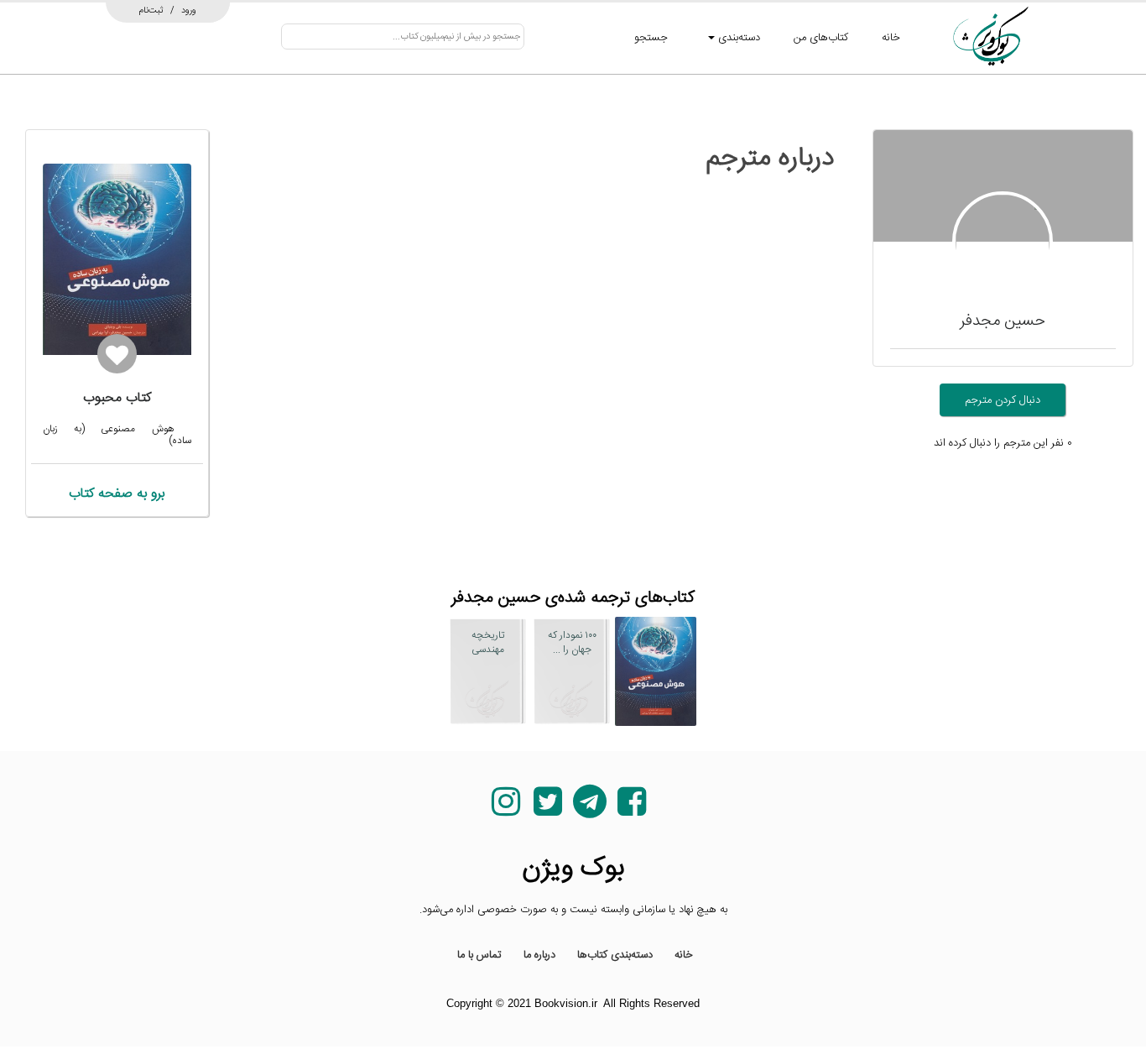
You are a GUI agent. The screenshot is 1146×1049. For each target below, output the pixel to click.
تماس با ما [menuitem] (479, 955)
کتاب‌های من (821, 38)
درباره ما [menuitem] (539, 955)
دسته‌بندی (737, 38)
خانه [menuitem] (684, 955)
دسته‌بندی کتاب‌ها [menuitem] (615, 955)
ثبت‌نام (151, 10)
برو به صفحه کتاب (116, 494)
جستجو (651, 38)
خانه (891, 38)
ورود (188, 10)
